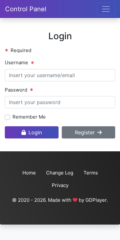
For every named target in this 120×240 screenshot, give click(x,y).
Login (35, 132)
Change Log (59, 173)
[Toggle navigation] (106, 9)
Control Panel (25, 9)
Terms (91, 173)
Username (16, 62)
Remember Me (29, 117)
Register (85, 132)
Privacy (60, 185)
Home (29, 173)
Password (16, 90)
